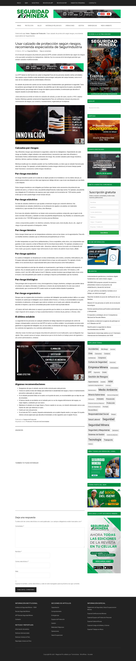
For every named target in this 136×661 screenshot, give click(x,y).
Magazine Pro (60, 654)
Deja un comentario (45, 51)
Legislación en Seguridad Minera (95, 385)
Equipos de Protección (29, 419)
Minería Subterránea (96, 395)
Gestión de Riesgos (98, 376)
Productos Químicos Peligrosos (96, 403)
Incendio (103, 382)
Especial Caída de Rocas (94, 621)
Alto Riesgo (104, 349)
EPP (89, 372)
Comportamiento (56, 611)
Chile (90, 353)
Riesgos (113, 414)
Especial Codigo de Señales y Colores (98, 625)
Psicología (105, 406)
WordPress (83, 654)
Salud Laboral (94, 419)
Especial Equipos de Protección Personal (99, 617)
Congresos (102, 358)
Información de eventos (22, 629)
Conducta (107, 353)
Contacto (18, 619)
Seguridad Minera (98, 425)
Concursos (98, 353)
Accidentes (93, 349)
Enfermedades (114, 368)
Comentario (19, 526)
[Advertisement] (50, 446)
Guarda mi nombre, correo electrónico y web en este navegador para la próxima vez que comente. (47, 584)
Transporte (108, 440)
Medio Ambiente (108, 389)
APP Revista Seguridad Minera (24, 615)
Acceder (90, 654)
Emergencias (55, 615)
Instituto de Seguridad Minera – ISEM (25, 607)
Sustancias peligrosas (112, 434)
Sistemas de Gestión (96, 434)
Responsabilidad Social (98, 414)
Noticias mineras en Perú (22, 637)
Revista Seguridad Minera (32, 14)
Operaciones (55, 631)
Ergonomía (97, 372)
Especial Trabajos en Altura (95, 629)
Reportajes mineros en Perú (23, 641)
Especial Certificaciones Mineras (96, 613)
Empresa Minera (98, 367)
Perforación (91, 399)
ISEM (110, 381)
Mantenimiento (92, 390)
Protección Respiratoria (94, 406)
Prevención (110, 399)
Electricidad (112, 362)
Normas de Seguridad (112, 395)
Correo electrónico (22, 561)
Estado (104, 372)
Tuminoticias (75, 654)
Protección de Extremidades (41, 421)
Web (16, 571)
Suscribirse (104, 233)
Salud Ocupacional (56, 635)
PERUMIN (100, 399)
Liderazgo (108, 385)
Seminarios (115, 430)
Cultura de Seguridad (97, 362)
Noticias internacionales (22, 633)
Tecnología (94, 439)
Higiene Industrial (93, 382)
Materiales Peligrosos (57, 627)
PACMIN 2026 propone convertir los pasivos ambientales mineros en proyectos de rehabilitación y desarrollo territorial (101, 285)
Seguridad (108, 419)
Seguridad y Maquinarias (99, 430)
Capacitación (55, 607)
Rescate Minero (92, 410)
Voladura (90, 444)
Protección (29, 421)
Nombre (18, 551)
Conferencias (91, 358)
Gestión (53, 623)
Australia (112, 349)
